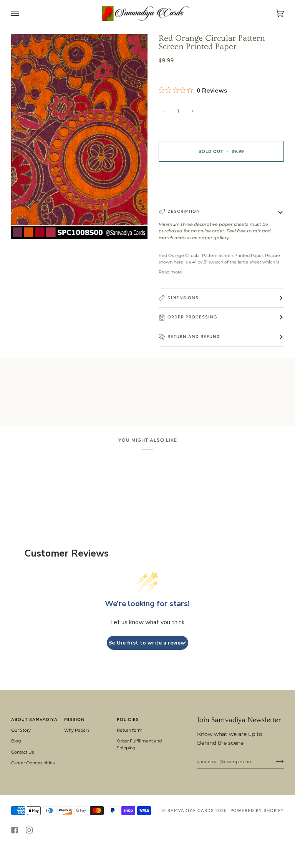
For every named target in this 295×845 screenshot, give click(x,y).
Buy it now (221, 183)
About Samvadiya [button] (34, 719)
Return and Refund (193, 336)
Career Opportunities (33, 762)
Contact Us (22, 752)
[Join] (274, 762)
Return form (130, 730)
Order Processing (192, 317)
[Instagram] (29, 830)
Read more (170, 272)
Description (183, 211)
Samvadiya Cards (190, 810)
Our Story (21, 730)
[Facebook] (14, 830)
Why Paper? (76, 730)
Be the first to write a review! (147, 642)
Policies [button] (128, 719)
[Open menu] (22, 13)
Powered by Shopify (257, 810)
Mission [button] (74, 719)
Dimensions (183, 297)
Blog (16, 741)
